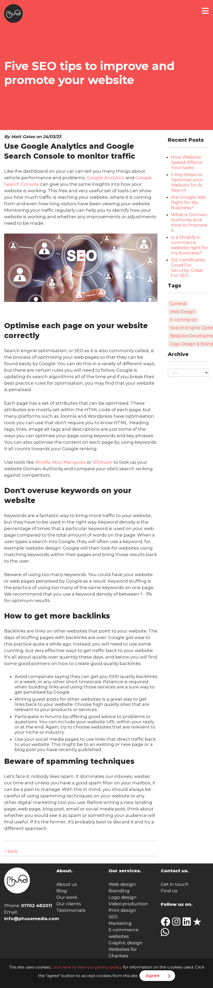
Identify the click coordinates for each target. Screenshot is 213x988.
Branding (119, 890)
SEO (113, 916)
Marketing (120, 923)
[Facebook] (166, 923)
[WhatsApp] (166, 934)
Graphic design (126, 942)
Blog (61, 890)
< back (11, 851)
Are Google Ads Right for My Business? (188, 202)
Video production (128, 903)
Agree (152, 975)
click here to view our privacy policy (87, 967)
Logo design (123, 897)
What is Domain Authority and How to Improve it (189, 222)
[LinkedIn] (188, 923)
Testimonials (70, 910)
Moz (56, 462)
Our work (66, 897)
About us (66, 884)
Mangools (74, 462)
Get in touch (175, 884)
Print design (122, 910)
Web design (122, 884)
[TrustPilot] (198, 923)
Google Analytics (105, 177)
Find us (169, 890)
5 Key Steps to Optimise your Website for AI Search (187, 182)
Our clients (68, 903)
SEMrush (102, 462)
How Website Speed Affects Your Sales (186, 162)
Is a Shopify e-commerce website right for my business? (189, 245)
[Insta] (177, 923)
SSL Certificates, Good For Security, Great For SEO (188, 267)
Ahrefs (42, 462)
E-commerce (183, 319)
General (178, 303)
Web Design (182, 311)
